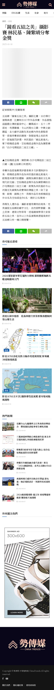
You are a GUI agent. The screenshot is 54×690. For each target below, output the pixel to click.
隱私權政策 (18, 685)
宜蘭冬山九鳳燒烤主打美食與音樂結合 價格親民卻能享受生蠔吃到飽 (33, 425)
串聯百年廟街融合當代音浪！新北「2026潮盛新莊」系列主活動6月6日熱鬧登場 (33, 465)
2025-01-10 (7, 44)
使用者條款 (31, 685)
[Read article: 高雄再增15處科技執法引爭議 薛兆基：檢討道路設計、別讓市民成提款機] (8, 481)
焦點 (4, 12)
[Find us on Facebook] (3, 678)
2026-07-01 (7, 283)
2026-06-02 (22, 472)
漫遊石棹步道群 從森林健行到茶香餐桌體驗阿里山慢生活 (27, 317)
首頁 (4, 21)
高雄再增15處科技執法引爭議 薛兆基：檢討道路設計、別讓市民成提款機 (33, 481)
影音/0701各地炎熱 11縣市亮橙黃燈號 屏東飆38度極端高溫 (25, 357)
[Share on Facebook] (8, 102)
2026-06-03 (22, 488)
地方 (46, 12)
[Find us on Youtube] (7, 678)
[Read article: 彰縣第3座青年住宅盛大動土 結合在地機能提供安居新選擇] (8, 452)
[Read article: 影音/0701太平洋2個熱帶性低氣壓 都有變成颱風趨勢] (27, 380)
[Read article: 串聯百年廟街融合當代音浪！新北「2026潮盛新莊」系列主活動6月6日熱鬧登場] (8, 465)
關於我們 (6, 685)
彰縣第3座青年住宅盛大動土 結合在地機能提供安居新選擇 (33, 451)
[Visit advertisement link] (27, 573)
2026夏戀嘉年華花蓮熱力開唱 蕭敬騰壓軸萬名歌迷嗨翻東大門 (26, 277)
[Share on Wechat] (34, 102)
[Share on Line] (21, 102)
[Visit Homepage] (27, 5)
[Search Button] (50, 4)
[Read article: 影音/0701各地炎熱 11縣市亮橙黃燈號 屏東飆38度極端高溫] (27, 340)
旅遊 (10, 21)
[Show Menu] (3, 4)
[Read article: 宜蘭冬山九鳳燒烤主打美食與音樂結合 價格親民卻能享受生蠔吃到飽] (8, 426)
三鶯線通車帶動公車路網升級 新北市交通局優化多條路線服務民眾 (33, 438)
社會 (36, 12)
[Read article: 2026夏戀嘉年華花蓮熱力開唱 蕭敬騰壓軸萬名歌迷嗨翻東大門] (27, 260)
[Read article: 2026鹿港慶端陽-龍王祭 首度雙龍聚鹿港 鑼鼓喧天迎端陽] (8, 497)
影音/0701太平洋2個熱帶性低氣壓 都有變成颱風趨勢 (26, 398)
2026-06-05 (22, 430)
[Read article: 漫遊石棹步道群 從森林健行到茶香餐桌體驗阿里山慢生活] (27, 300)
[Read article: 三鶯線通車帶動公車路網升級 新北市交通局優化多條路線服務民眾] (8, 439)
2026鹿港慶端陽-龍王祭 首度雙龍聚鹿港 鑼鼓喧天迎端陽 (33, 496)
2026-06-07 (22, 501)
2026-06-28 (22, 443)
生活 (27, 12)
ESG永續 (16, 12)
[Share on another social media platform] (46, 102)
